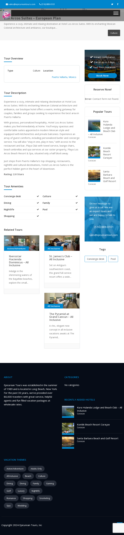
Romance (11, 498)
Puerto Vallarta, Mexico (64, 77)
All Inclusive (12, 476)
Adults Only (36, 468)
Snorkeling (44, 498)
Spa (8, 505)
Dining (10, 483)
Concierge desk (95, 258)
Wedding (22, 505)
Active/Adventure (15, 468)
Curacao (92, 137)
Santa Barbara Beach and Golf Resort (109, 176)
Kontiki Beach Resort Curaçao (107, 152)
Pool (113, 258)
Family (36, 483)
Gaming (50, 483)
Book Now (102, 75)
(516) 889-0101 (48, 4)
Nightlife (36, 490)
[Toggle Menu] (116, 13)
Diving (23, 483)
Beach (28, 476)
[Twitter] (112, 4)
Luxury (21, 490)
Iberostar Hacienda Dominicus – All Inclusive (19, 260)
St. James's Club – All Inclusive (60, 257)
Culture (41, 476)
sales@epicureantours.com (21, 4)
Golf (9, 490)
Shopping (27, 498)
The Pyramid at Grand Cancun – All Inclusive (61, 317)
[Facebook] (117, 4)
